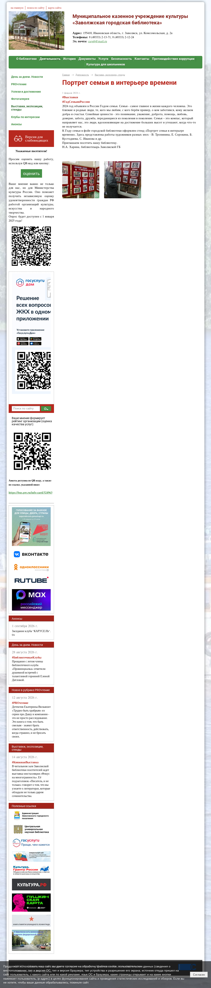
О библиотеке (26, 59)
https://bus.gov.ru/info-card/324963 (30, 492)
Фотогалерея (20, 98)
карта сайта (54, 7)
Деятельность (50, 59)
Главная (66, 74)
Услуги (103, 59)
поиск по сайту (36, 7)
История (69, 59)
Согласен (199, 974)
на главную (17, 7)
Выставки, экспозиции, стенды (27, 108)
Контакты (142, 59)
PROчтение (19, 84)
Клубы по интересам (25, 117)
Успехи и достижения (26, 91)
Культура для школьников (105, 64)
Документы (87, 59)
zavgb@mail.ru (97, 41)
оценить (31, 173)
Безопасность (121, 59)
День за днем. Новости (27, 76)
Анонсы (16, 124)
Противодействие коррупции (173, 59)
